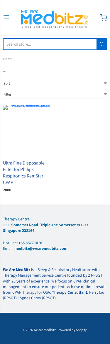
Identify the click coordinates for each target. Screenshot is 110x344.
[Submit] (102, 44)
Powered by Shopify (72, 330)
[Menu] (6, 17)
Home (7, 58)
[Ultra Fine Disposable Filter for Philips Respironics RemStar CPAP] (28, 130)
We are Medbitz (44, 330)
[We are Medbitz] (55, 17)
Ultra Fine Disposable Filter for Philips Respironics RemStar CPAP (24, 172)
